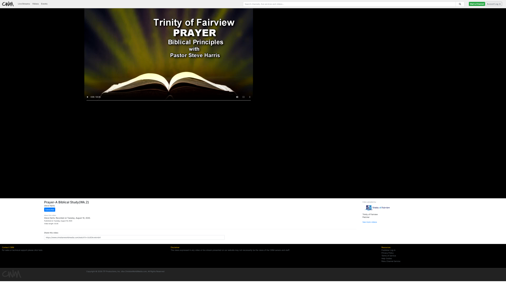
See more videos (370, 222)
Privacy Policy (387, 253)
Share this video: (51, 233)
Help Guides (386, 258)
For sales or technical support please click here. (22, 250)
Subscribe (49, 209)
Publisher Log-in (388, 250)
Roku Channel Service (390, 261)
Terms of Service (388, 256)
